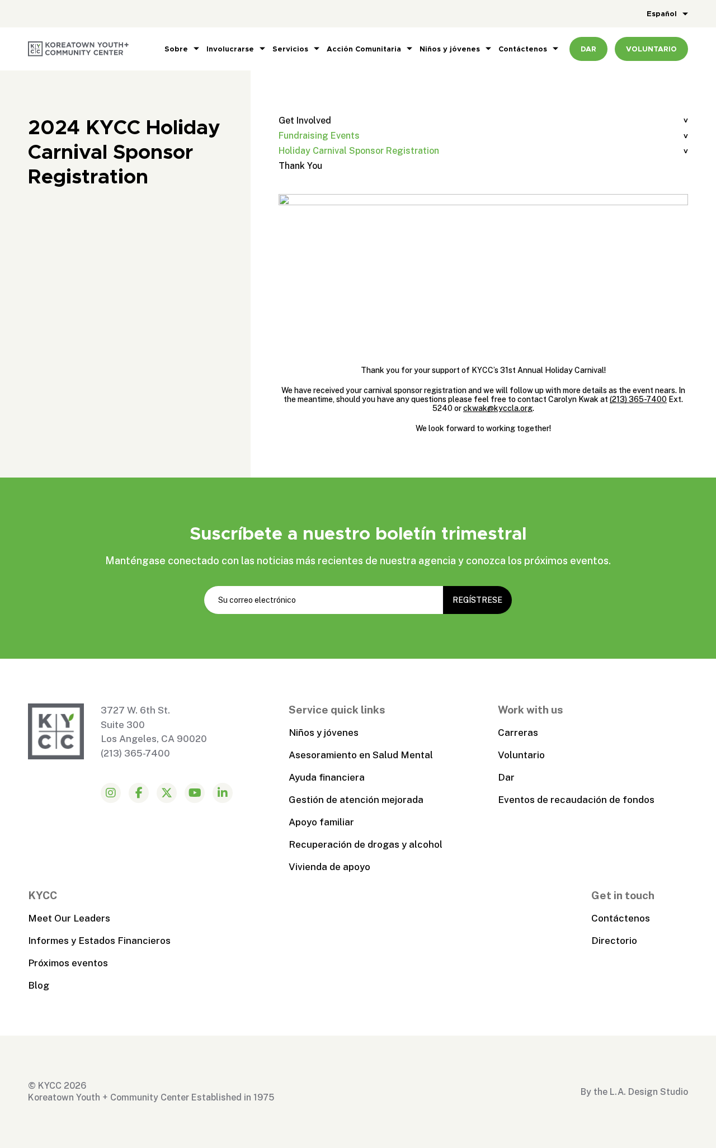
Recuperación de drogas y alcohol (365, 844)
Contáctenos (522, 49)
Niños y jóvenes (450, 49)
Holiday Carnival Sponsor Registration (359, 150)
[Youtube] (195, 793)
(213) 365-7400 (638, 399)
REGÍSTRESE (477, 600)
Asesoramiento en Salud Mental (361, 754)
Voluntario (521, 754)
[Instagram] (111, 793)
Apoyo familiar (321, 822)
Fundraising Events (319, 135)
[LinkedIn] (223, 793)
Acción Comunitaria (364, 49)
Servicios (290, 49)
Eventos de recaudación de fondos (576, 799)
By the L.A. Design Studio (634, 1091)
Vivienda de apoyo (329, 866)
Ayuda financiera (327, 777)
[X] (167, 793)
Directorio (614, 940)
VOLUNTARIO (651, 49)
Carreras (518, 732)
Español (662, 13)
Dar (506, 777)
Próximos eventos (68, 963)
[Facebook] (139, 793)
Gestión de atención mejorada (356, 799)
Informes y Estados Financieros (99, 940)
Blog (38, 985)
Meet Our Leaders (69, 918)
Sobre (176, 49)
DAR (588, 49)
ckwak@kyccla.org (498, 408)
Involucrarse (230, 49)
